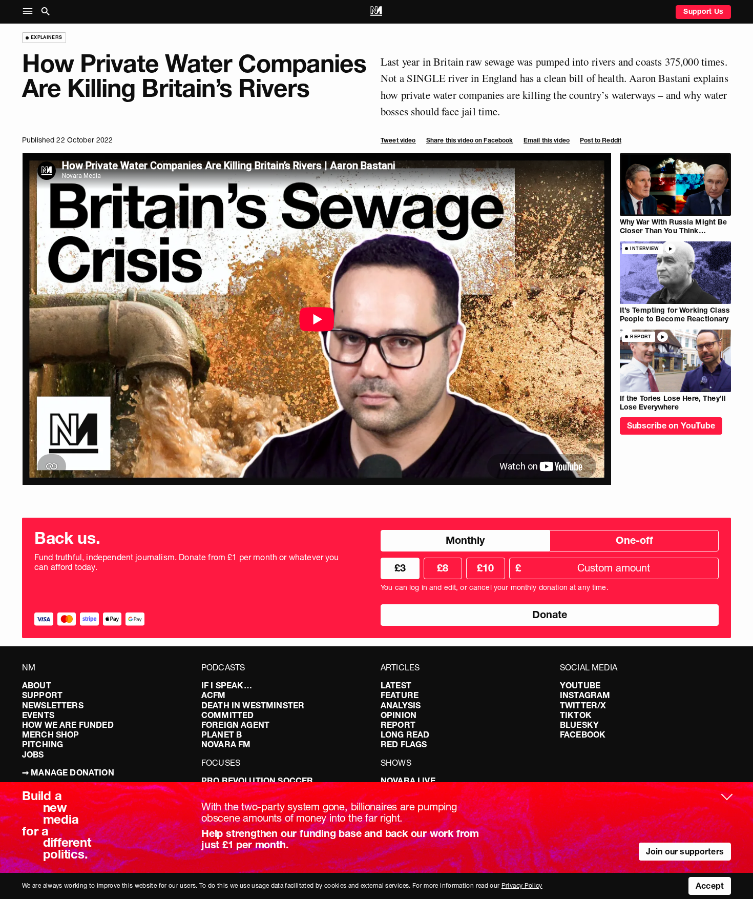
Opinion (398, 715)
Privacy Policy (521, 885)
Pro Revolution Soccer (257, 780)
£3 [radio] (400, 568)
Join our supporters (685, 851)
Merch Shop (50, 734)
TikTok (576, 715)
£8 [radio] (442, 568)
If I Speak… (226, 685)
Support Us (703, 11)
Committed (227, 715)
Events (38, 715)
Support (42, 695)
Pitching (42, 744)
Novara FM (225, 744)
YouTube (580, 685)
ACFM (213, 695)
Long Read (405, 734)
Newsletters (52, 705)
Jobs (33, 754)
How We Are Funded (68, 725)
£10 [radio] (485, 568)
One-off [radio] (634, 540)
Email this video (547, 140)
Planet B (221, 734)
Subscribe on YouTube (671, 425)
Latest (396, 685)
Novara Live (408, 780)
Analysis (401, 705)
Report (398, 725)
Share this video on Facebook (469, 140)
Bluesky (579, 725)
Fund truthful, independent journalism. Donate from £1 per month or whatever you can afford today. (186, 562)
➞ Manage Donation (68, 772)
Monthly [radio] (465, 540)
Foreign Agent (235, 725)
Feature (400, 695)
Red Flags (404, 744)
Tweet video (398, 140)
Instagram (585, 695)
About (36, 685)
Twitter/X (583, 705)
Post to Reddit (600, 140)
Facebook (582, 734)
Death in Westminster (252, 705)
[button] (30, 11)
